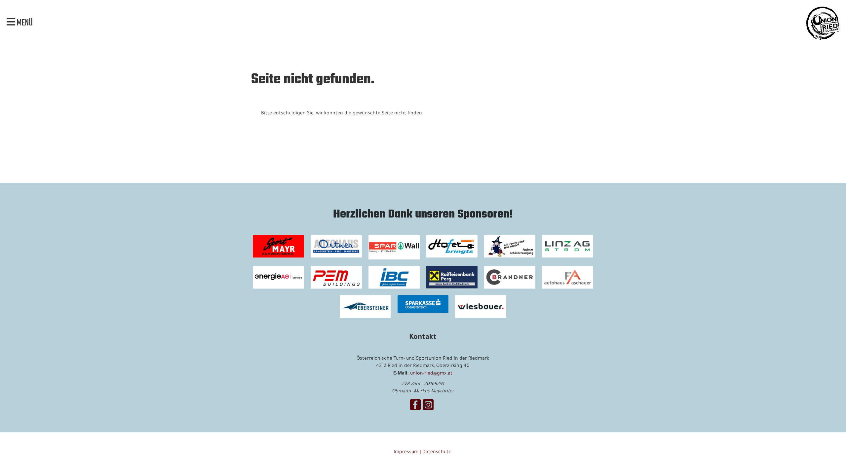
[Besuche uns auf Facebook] (415, 408)
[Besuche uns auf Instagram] (428, 408)
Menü (24, 23)
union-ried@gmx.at (431, 374)
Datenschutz (437, 452)
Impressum (406, 452)
